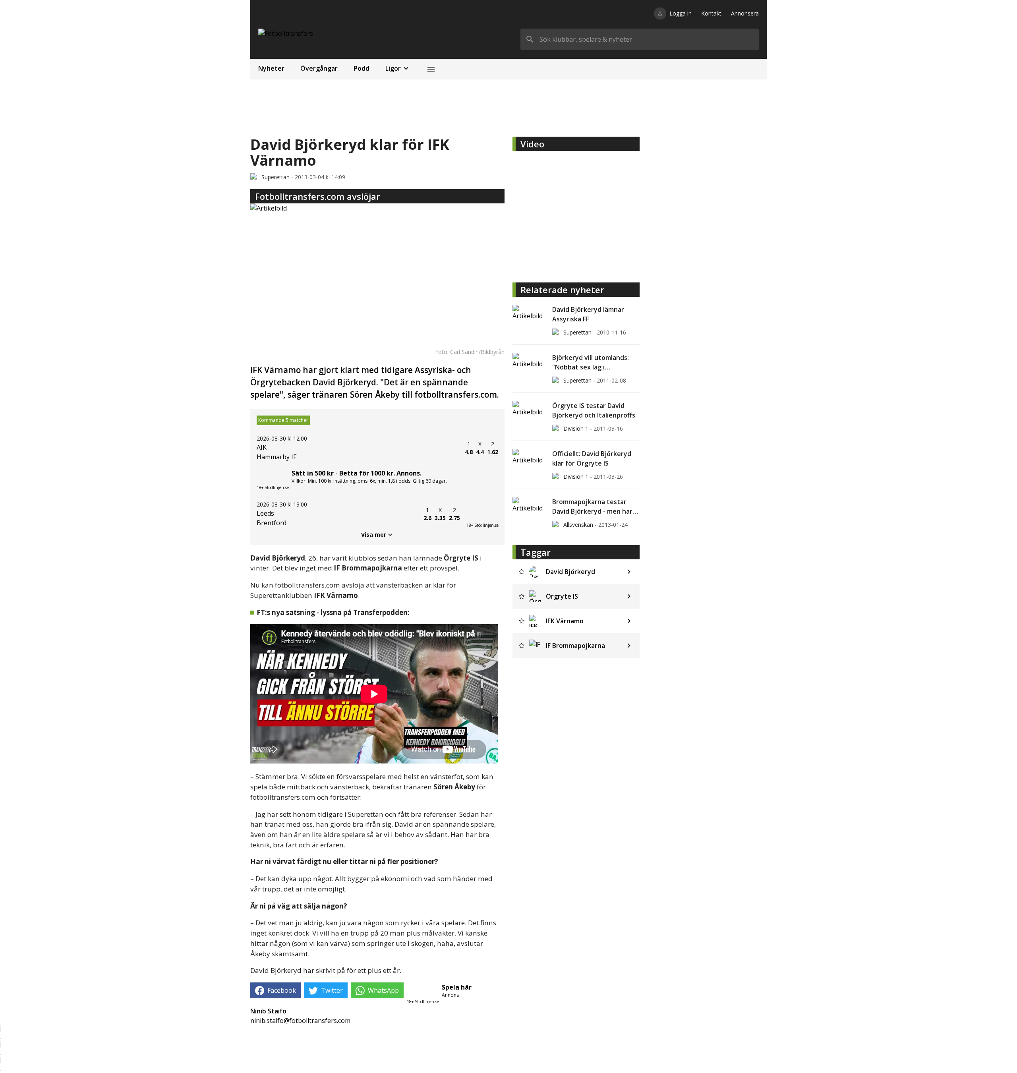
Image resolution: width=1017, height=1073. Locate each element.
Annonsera (745, 13)
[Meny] (431, 69)
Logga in (680, 13)
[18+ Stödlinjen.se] (482, 514)
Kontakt (711, 13)
